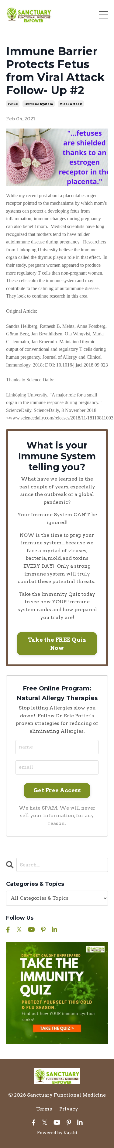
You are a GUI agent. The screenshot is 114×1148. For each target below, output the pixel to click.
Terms (44, 1109)
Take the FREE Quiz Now (57, 644)
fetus (13, 104)
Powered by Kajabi (57, 1132)
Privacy (68, 1109)
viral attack (71, 104)
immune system (38, 104)
